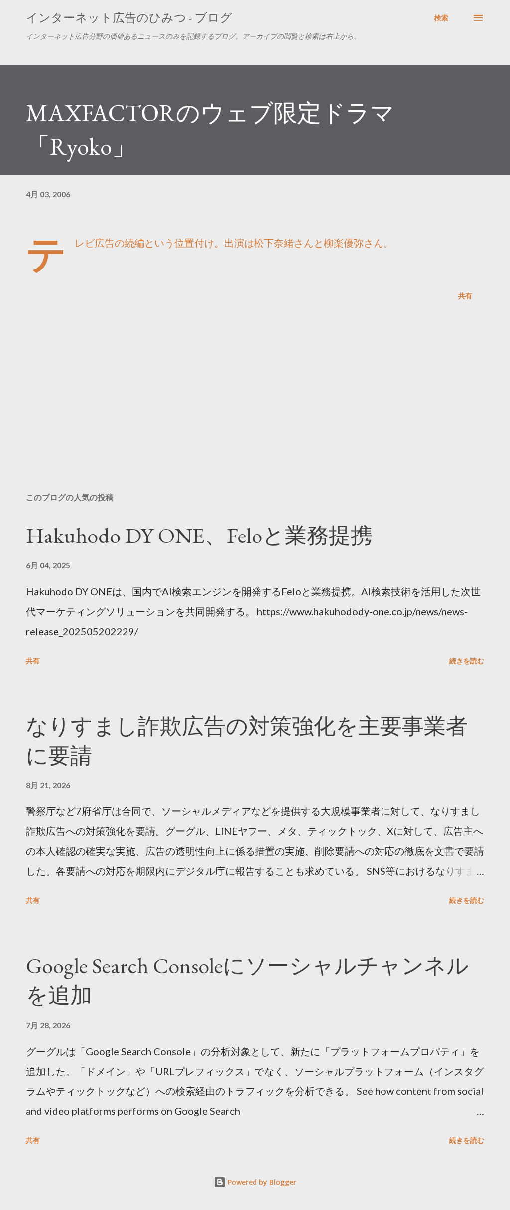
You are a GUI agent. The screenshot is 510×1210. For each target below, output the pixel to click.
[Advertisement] (255, 406)
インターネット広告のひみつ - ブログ (129, 17)
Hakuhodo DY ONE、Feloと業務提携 (199, 535)
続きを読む (466, 660)
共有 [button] (465, 295)
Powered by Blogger (261, 1182)
